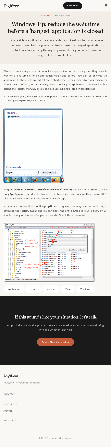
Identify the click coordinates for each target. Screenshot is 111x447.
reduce (33, 289)
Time (68, 289)
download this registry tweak (20, 210)
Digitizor (11, 5)
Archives (7, 410)
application (14, 289)
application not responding (70, 71)
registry (51, 289)
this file (29, 215)
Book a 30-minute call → (55, 342)
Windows (8, 71)
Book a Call (72, 5)
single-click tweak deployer (79, 88)
